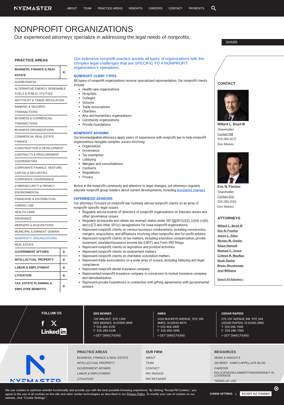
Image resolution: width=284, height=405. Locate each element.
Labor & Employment (32, 267)
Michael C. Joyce (229, 250)
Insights (135, 8)
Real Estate (24, 244)
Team (87, 8)
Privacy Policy (136, 394)
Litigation (23, 275)
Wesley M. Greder (229, 240)
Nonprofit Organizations (36, 238)
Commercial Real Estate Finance (34, 139)
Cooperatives (26, 161)
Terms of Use (225, 380)
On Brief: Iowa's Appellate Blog (239, 362)
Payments (196, 8)
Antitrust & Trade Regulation (39, 100)
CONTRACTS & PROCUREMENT (37, 154)
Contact (176, 8)
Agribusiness (25, 82)
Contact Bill (225, 134)
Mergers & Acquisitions (34, 225)
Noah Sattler (226, 260)
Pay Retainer (156, 378)
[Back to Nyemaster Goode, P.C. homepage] (33, 8)
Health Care (25, 212)
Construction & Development (39, 148)
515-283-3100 (105, 326)
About (72, 8)
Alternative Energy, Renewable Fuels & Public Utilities (40, 91)
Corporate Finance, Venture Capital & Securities (38, 170)
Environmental (27, 192)
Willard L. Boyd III (229, 225)
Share (232, 42)
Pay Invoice (155, 373)
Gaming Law (24, 205)
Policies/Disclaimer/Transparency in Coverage (244, 374)
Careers (155, 8)
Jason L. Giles (227, 235)
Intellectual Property (34, 259)
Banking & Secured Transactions (30, 109)
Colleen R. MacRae (230, 255)
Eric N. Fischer (227, 230)
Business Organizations (34, 130)
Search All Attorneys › (230, 279)
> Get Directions (107, 335)
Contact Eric (225, 196)
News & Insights (227, 357)
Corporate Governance (34, 179)
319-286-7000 (234, 326)
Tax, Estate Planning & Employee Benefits (33, 286)
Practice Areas (110, 8)
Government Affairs (32, 251)
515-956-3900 (170, 326)
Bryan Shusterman (230, 265)
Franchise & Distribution (35, 199)
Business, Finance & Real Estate (35, 72)
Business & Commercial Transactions (33, 121)
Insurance (23, 218)
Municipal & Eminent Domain (37, 231)
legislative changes (191, 190)
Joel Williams (226, 270)
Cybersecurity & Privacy (35, 186)
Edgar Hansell (227, 245)
